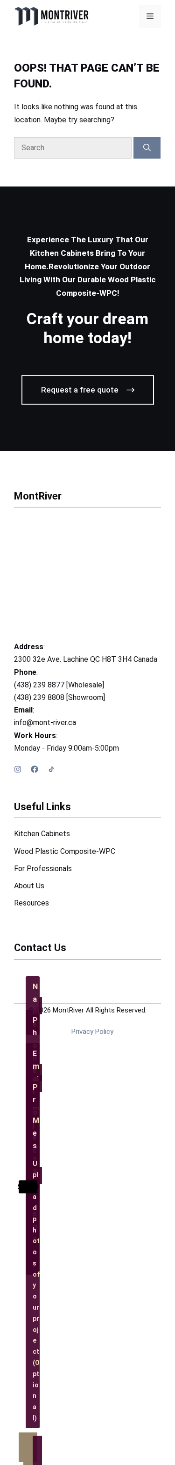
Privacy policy (92, 1031)
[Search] (147, 148)
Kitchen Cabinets (42, 833)
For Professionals (43, 868)
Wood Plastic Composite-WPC (64, 851)
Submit (28, 1187)
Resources (31, 903)
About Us (29, 885)
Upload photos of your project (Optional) (36, 1291)
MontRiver (38, 496)
